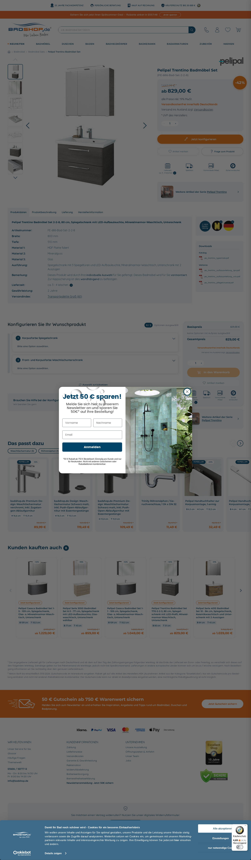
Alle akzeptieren (222, 828)
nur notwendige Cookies (222, 847)
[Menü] (245, 826)
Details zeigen (53, 853)
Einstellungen (220, 838)
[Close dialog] (187, 392)
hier (176, 840)
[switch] (239, 847)
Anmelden (92, 447)
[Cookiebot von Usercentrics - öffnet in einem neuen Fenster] (22, 853)
